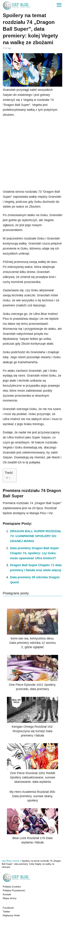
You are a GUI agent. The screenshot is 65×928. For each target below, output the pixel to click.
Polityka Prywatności (14, 890)
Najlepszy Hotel (11, 915)
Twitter (6, 911)
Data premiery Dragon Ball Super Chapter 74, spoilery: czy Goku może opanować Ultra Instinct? (34, 553)
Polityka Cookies (12, 886)
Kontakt (7, 894)
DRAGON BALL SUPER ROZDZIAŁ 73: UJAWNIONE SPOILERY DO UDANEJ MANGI (35, 536)
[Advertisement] (32, 153)
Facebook (8, 907)
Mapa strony (9, 898)
